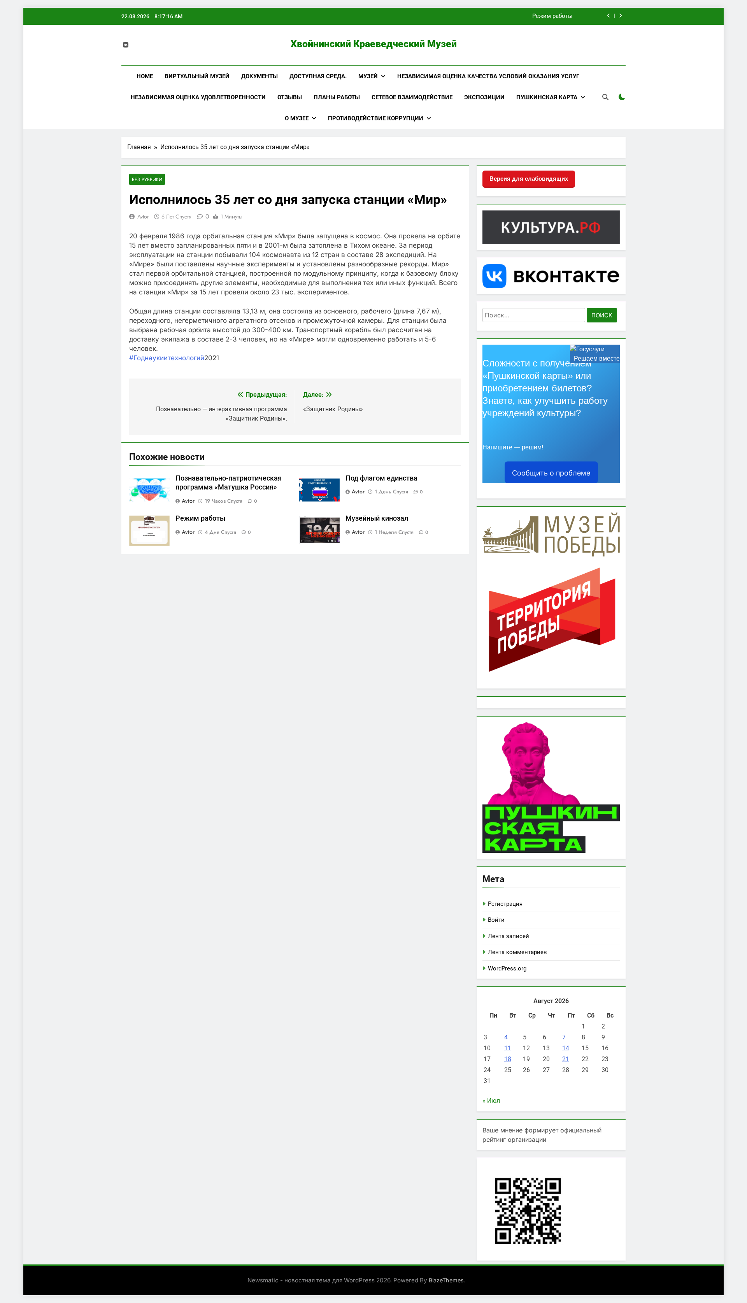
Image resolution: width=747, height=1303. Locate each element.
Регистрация (505, 903)
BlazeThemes (446, 1280)
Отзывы (289, 97)
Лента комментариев (517, 952)
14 (565, 1048)
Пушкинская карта (546, 97)
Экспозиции (484, 97)
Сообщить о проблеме (551, 473)
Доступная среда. (318, 76)
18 (507, 1059)
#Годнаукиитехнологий (166, 358)
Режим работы (552, 16)
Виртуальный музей (197, 76)
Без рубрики (147, 179)
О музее (297, 118)
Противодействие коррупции (375, 118)
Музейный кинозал (376, 518)
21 (565, 1059)
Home (145, 76)
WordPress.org (507, 968)
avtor (143, 216)
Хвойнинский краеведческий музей (374, 43)
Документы (259, 76)
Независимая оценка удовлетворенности (198, 97)
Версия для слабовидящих (528, 178)
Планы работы (337, 97)
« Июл (491, 1100)
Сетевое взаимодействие (412, 97)
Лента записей (508, 936)
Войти (496, 919)
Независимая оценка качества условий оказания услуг (488, 76)
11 (507, 1048)
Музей (368, 76)
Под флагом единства (381, 478)
